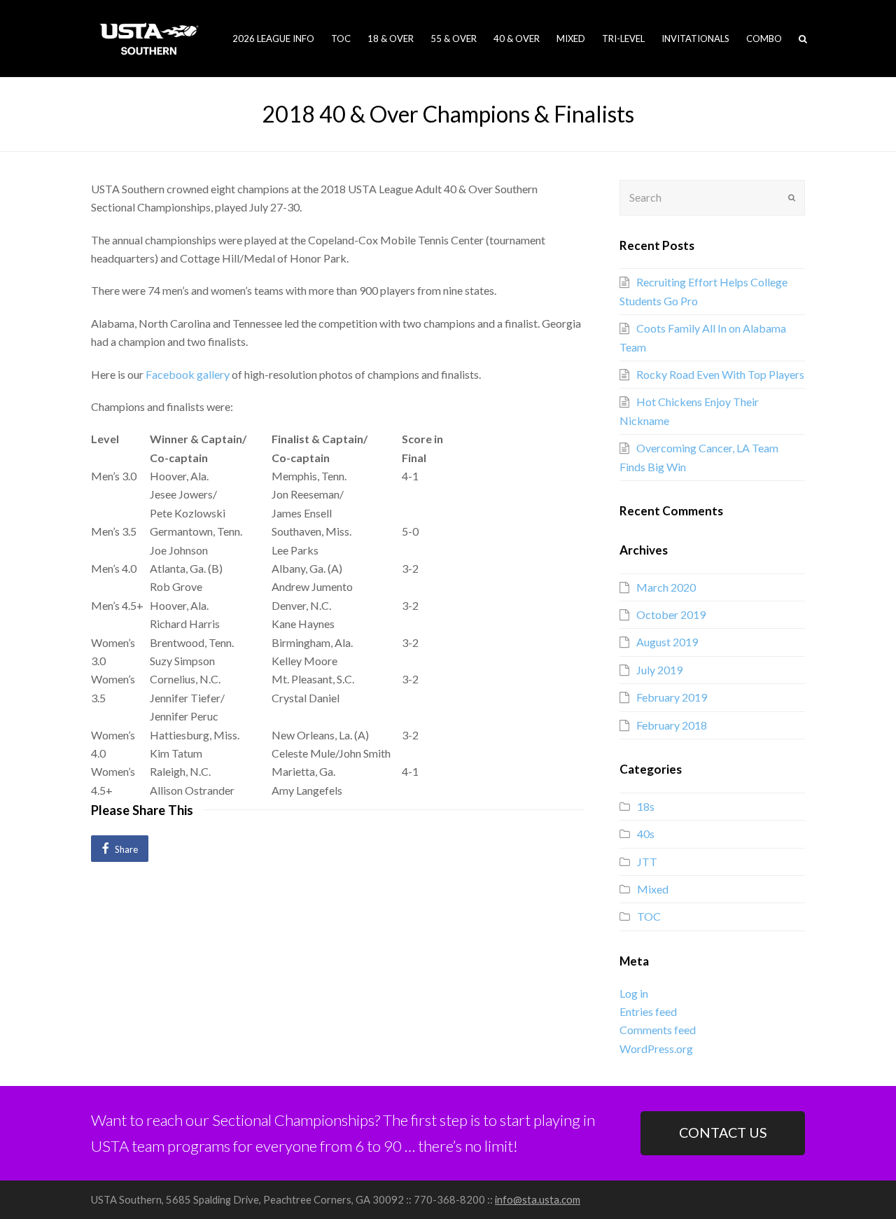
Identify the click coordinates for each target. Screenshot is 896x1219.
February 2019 (671, 697)
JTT (647, 861)
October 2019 (671, 614)
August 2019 (667, 641)
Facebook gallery (188, 374)
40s (645, 833)
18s (645, 806)
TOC (649, 916)
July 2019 (659, 669)
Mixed (652, 889)
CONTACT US (723, 1132)
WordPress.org (656, 1048)
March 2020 (666, 587)
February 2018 (671, 725)
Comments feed (658, 1029)
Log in (634, 993)
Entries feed (648, 1011)
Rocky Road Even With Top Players (720, 374)
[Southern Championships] (148, 36)
